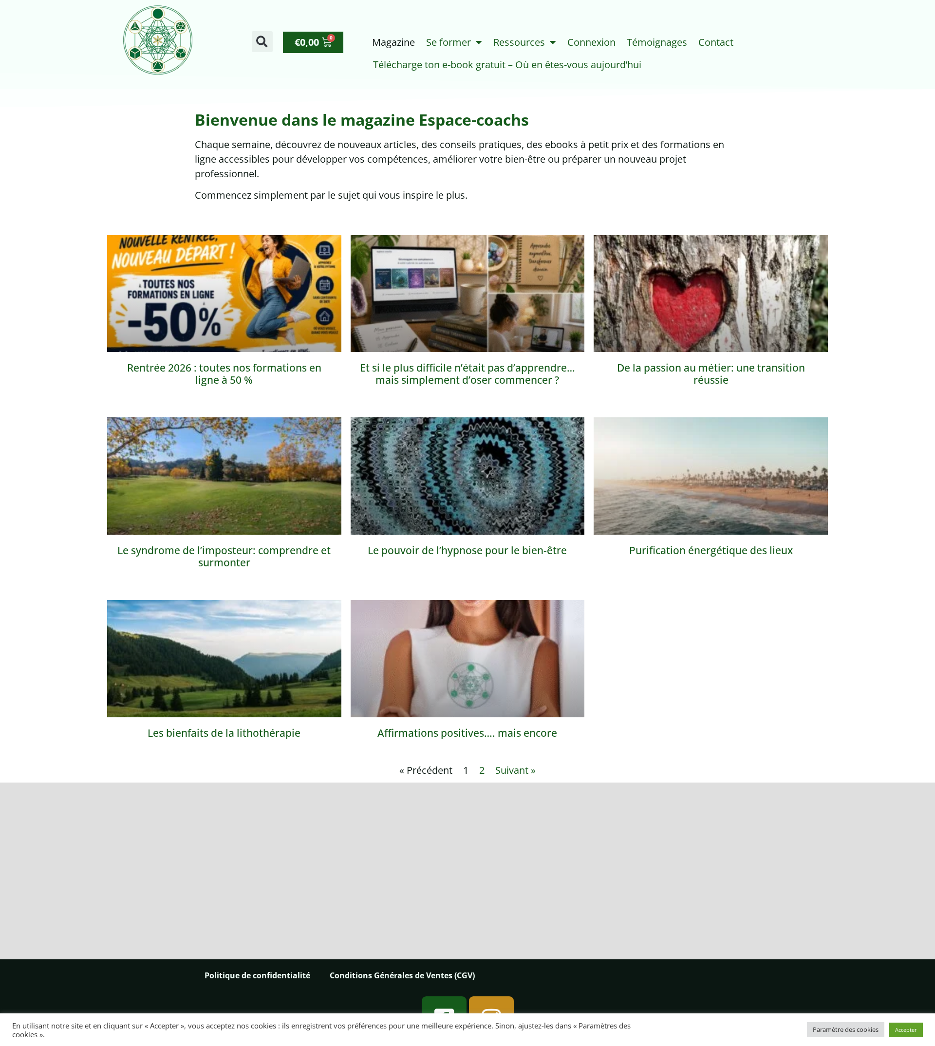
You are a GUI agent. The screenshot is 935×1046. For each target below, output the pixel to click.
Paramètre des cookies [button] (846, 1029)
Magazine (393, 42)
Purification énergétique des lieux (711, 550)
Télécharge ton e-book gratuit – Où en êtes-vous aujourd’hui (507, 64)
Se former (448, 42)
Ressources (519, 42)
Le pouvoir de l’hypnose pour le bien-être (467, 550)
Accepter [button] (906, 1029)
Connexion (591, 42)
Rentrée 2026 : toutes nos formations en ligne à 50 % (224, 374)
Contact (715, 42)
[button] (262, 41)
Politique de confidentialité (257, 975)
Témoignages (657, 42)
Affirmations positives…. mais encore (467, 733)
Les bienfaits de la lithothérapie (224, 733)
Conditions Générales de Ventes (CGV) (402, 975)
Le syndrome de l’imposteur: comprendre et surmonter (224, 556)
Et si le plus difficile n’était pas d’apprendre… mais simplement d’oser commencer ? (467, 374)
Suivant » (515, 770)
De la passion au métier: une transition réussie (711, 374)
